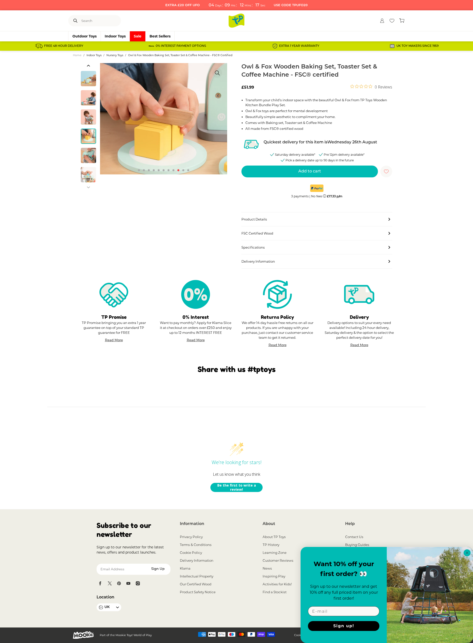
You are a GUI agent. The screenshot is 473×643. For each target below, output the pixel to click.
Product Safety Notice (198, 592)
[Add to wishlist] (386, 171)
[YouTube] (128, 583)
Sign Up (158, 569)
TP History (271, 545)
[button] (88, 65)
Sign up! (343, 626)
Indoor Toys (115, 36)
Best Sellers (160, 36)
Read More (114, 340)
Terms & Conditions (196, 545)
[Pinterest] (119, 583)
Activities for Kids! (277, 584)
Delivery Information (196, 560)
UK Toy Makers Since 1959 (417, 46)
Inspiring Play (274, 576)
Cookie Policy (191, 553)
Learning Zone (275, 553)
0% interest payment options (181, 46)
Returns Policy (277, 317)
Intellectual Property (196, 576)
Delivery (359, 317)
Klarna (185, 568)
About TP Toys (274, 537)
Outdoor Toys (84, 36)
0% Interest (196, 317)
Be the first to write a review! (236, 487)
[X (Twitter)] (109, 583)
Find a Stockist (275, 592)
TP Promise (114, 317)
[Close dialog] (467, 552)
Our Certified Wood (195, 584)
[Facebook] (100, 583)
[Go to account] (382, 21)
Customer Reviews (278, 560)
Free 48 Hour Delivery (63, 46)
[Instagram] (137, 583)
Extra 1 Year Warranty (299, 46)
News (267, 568)
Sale (137, 36)
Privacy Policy (191, 537)
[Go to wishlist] (392, 21)
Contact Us (354, 537)
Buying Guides (357, 545)
